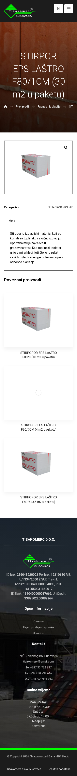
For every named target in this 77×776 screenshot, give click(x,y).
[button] (66, 148)
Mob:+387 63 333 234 (39, 679)
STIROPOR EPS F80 (60, 207)
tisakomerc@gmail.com (38, 661)
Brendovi (38, 633)
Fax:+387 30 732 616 (38, 673)
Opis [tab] (12, 220)
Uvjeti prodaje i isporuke (38, 627)
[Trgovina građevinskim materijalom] (20, 11)
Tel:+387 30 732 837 (39, 667)
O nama (39, 621)
